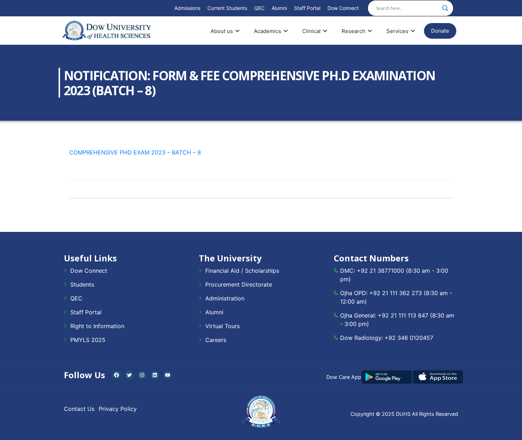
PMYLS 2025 (87, 339)
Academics (267, 31)
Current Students (227, 8)
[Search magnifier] (445, 8)
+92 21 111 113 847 (403, 315)
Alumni (279, 8)
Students (82, 284)
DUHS (403, 414)
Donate (440, 30)
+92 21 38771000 (380, 270)
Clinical (311, 31)
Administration (224, 298)
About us (222, 31)
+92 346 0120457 (409, 337)
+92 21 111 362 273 (395, 293)
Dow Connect (343, 8)
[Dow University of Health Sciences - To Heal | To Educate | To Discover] (106, 30)
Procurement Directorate (238, 284)
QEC (259, 8)
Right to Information (97, 326)
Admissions (187, 8)
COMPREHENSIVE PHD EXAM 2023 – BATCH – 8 (135, 152)
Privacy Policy (118, 408)
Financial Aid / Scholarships (242, 270)
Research (353, 31)
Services (397, 31)
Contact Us (79, 408)
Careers (215, 339)
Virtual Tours (222, 326)
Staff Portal (307, 8)
